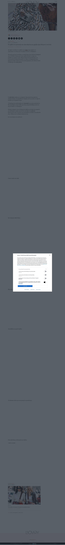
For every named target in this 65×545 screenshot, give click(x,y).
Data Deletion (27, 289)
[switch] (45, 271)
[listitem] (32, 269)
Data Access (32, 289)
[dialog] (32, 272)
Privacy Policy (38, 289)
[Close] (50, 255)
